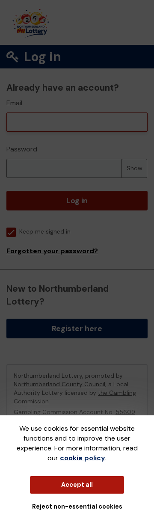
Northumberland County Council (59, 384)
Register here (77, 328)
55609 (125, 412)
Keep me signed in (45, 231)
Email (14, 102)
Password (21, 149)
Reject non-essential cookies (77, 506)
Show (134, 168)
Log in (77, 200)
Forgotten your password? (52, 250)
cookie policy (82, 457)
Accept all (77, 484)
